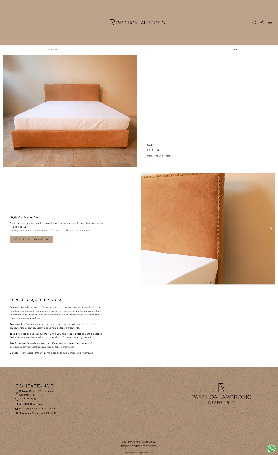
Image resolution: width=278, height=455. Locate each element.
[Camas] (48, 49)
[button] (144, 229)
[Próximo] (236, 49)
